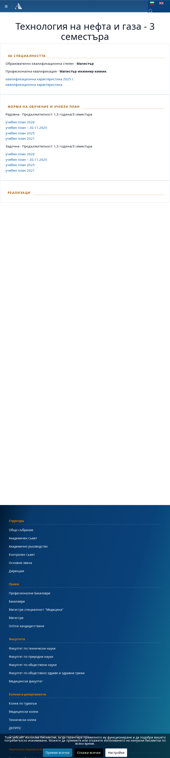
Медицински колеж (23, 711)
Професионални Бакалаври (29, 593)
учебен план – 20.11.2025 (26, 127)
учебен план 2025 (20, 133)
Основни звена (20, 563)
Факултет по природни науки (31, 656)
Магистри (16, 618)
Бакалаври (17, 601)
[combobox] (154, 11)
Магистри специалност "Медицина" (36, 609)
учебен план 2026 (20, 122)
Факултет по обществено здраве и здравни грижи (47, 673)
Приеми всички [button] (58, 752)
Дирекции (16, 571)
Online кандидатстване (26, 626)
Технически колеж (22, 720)
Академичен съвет (23, 538)
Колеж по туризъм (23, 703)
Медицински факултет (26, 681)
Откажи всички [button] (88, 752)
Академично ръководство (28, 546)
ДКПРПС (15, 728)
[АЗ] (18, 6)
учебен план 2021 (20, 138)
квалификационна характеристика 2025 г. (40, 79)
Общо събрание (21, 530)
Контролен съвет (22, 554)
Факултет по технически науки (32, 648)
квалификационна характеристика (34, 84)
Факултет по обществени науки (33, 665)
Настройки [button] (116, 752)
